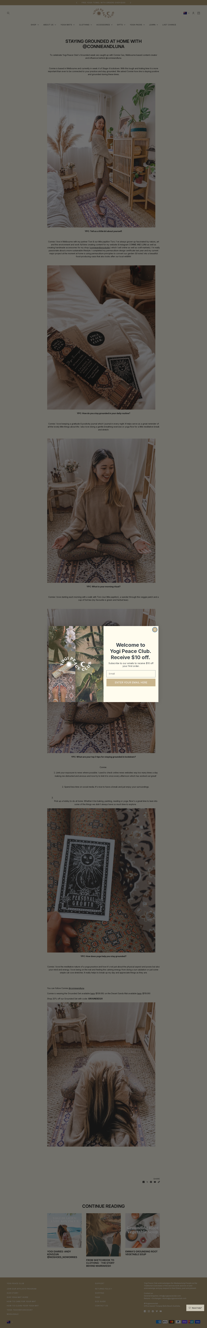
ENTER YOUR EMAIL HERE (131, 682)
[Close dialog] (154, 629)
